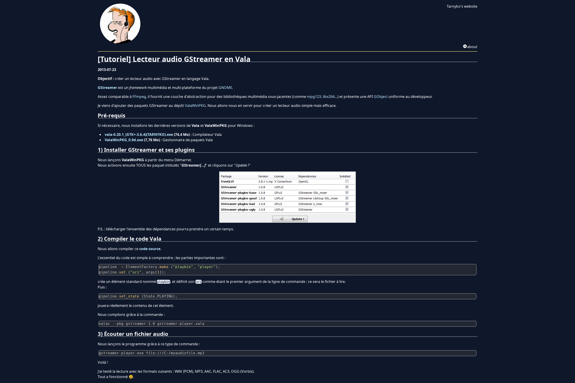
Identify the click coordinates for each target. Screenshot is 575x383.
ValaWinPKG (195, 105)
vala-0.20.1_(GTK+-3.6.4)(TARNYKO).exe (139, 134)
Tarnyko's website (462, 6)
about (472, 46)
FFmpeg (139, 96)
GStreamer (107, 87)
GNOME (225, 87)
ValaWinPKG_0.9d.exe (124, 139)
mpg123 (314, 96)
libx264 (329, 96)
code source (149, 248)
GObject (381, 96)
